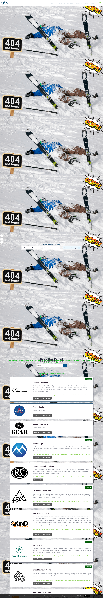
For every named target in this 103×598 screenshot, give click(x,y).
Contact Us (93, 3)
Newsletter (59, 3)
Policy (81, 595)
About (52, 3)
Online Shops (79, 3)
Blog (86, 3)
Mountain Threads (40, 593)
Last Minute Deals (69, 3)
